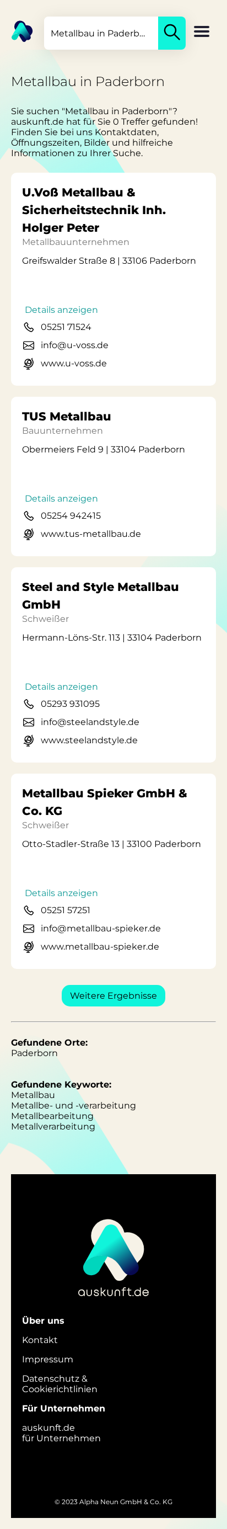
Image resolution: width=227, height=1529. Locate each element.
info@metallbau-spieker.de (101, 928)
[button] (201, 32)
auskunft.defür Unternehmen (61, 1433)
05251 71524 (66, 327)
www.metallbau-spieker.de (100, 946)
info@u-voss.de (75, 345)
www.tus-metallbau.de (91, 534)
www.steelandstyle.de (89, 740)
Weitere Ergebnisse (113, 995)
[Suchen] (172, 33)
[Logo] (16, 30)
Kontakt (40, 1340)
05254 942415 (71, 515)
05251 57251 (65, 910)
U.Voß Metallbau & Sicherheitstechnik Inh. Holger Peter (94, 210)
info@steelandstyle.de (90, 722)
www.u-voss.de (74, 363)
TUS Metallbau (66, 416)
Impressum (47, 1359)
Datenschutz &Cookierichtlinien (60, 1383)
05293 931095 (70, 704)
